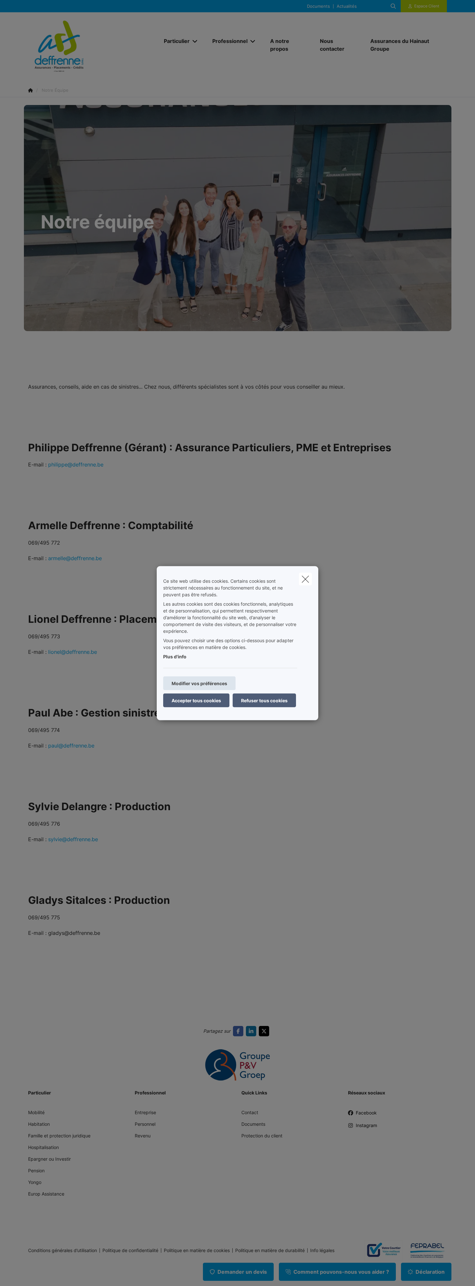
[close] (305, 578)
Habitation (39, 1124)
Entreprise (145, 1112)
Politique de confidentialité (130, 1250)
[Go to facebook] (239, 1031)
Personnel (145, 1124)
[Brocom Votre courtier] (381, 1250)
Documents (318, 6)
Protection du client (261, 1135)
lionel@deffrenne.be (72, 652)
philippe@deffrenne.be (75, 464)
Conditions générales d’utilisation (62, 1250)
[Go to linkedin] (252, 1031)
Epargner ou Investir (49, 1159)
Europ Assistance (46, 1194)
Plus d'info (174, 656)
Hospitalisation (43, 1147)
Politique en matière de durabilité (270, 1250)
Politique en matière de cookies (197, 1250)
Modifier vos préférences (199, 683)
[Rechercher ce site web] (393, 6)
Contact (249, 1112)
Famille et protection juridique (59, 1135)
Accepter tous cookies (196, 700)
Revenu (143, 1135)
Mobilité (36, 1112)
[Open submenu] (195, 41)
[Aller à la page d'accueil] (92, 44)
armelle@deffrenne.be (75, 558)
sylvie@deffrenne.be (73, 839)
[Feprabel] (425, 1250)
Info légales (322, 1250)
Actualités (347, 6)
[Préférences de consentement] (25, 1273)
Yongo (34, 1182)
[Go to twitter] (265, 1031)
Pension (36, 1170)
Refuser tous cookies (264, 700)
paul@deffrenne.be (71, 745)
